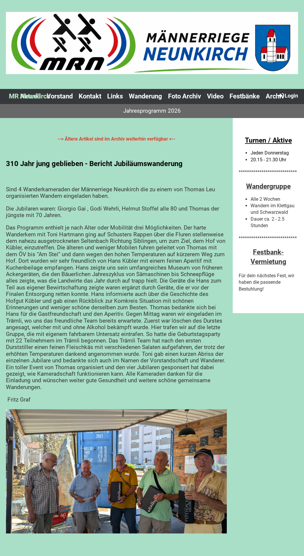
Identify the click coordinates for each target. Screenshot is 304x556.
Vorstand (60, 96)
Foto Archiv (184, 96)
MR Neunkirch (29, 96)
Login (291, 96)
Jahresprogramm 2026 (152, 110)
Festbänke (244, 96)
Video (215, 96)
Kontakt (90, 96)
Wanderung (145, 96)
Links (115, 96)
